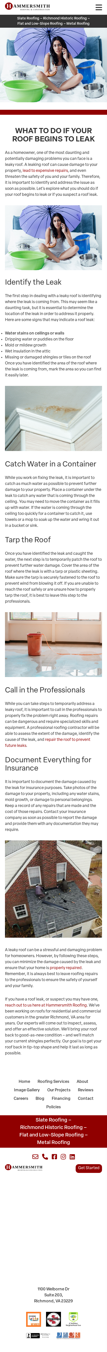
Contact (86, 1099)
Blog (40, 1099)
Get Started (89, 1168)
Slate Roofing (28, 18)
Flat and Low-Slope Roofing (40, 24)
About (82, 1082)
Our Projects (58, 1090)
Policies (53, 1107)
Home (24, 1082)
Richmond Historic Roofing (65, 18)
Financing (61, 1099)
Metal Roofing (78, 24)
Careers (21, 1099)
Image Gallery (27, 1090)
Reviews (85, 1090)
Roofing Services (53, 1082)
